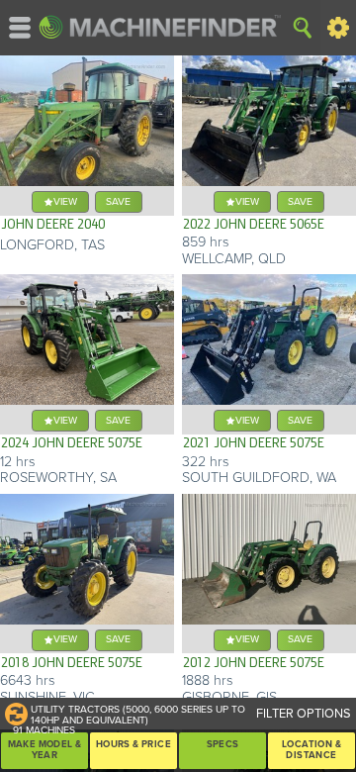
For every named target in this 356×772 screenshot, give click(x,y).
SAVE (118, 201)
